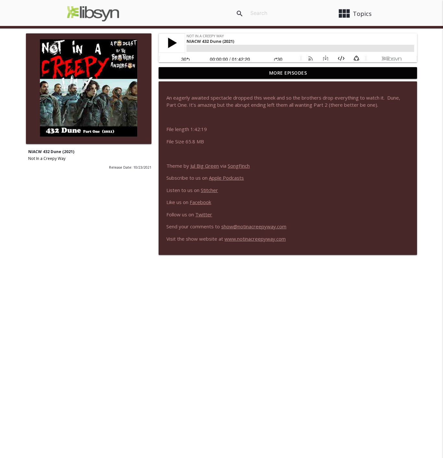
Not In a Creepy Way (47, 158)
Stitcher (209, 190)
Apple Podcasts (226, 178)
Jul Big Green (204, 166)
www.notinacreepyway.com (255, 238)
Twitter (203, 214)
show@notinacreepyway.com (253, 226)
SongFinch (239, 166)
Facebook (200, 202)
